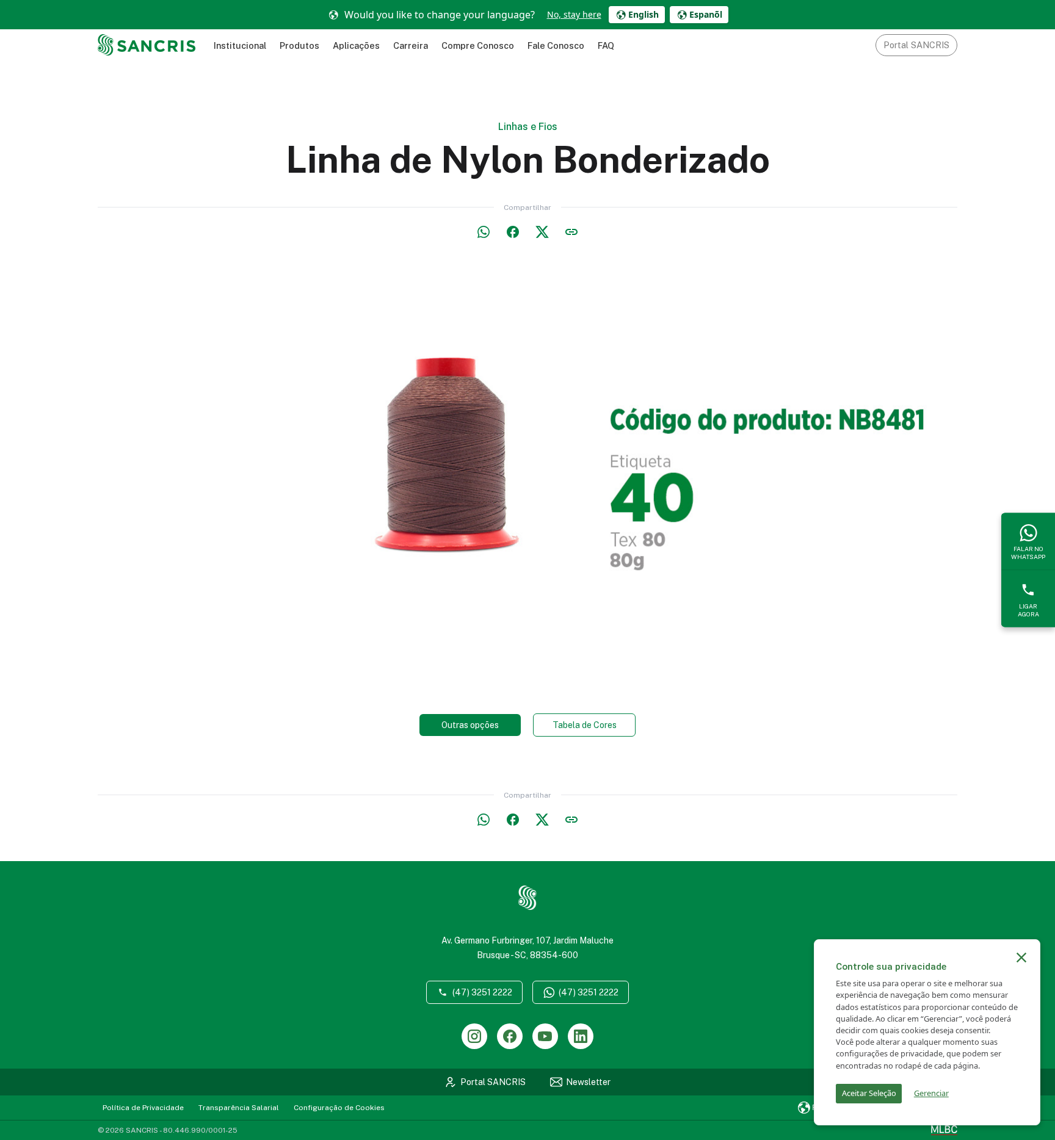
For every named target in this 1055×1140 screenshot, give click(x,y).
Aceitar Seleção (869, 1093)
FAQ (606, 45)
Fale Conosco (556, 45)
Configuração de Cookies (339, 1107)
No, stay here (574, 14)
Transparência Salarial (238, 1107)
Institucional (240, 45)
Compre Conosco (477, 45)
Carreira (410, 45)
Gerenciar (931, 1093)
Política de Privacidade (143, 1107)
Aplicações (356, 45)
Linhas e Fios (527, 126)
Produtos (299, 45)
